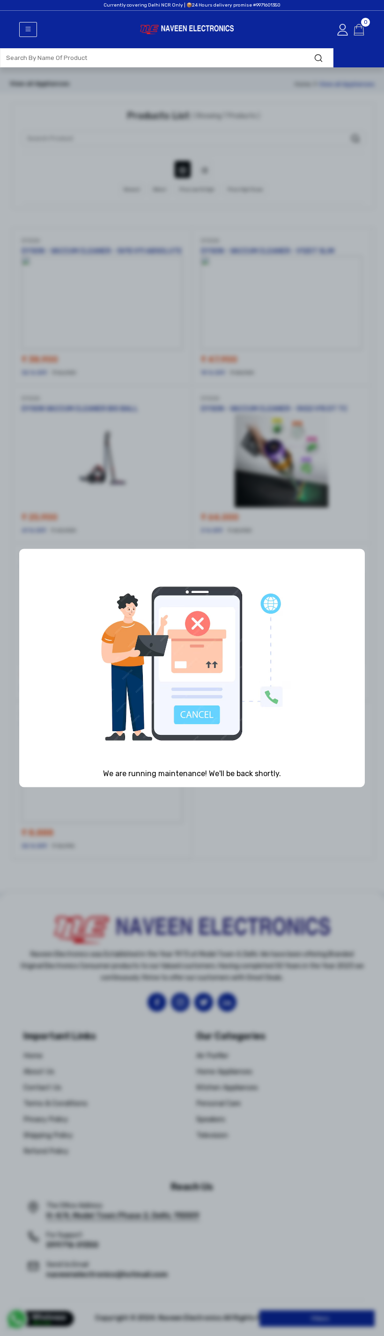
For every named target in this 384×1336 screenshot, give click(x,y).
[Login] (342, 30)
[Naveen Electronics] (187, 45)
